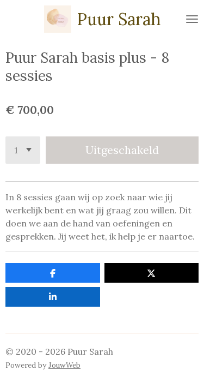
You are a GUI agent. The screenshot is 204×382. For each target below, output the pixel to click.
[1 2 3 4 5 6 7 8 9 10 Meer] (22, 150)
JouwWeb (64, 365)
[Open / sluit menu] (192, 19)
